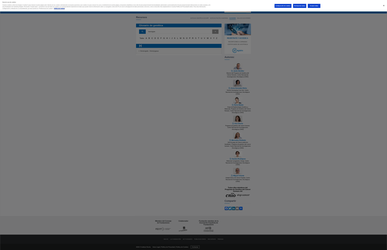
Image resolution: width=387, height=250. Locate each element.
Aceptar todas (314, 6)
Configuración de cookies (283, 6)
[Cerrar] (384, 5)
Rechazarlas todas (299, 6)
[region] (193, 5)
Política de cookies (59, 8)
